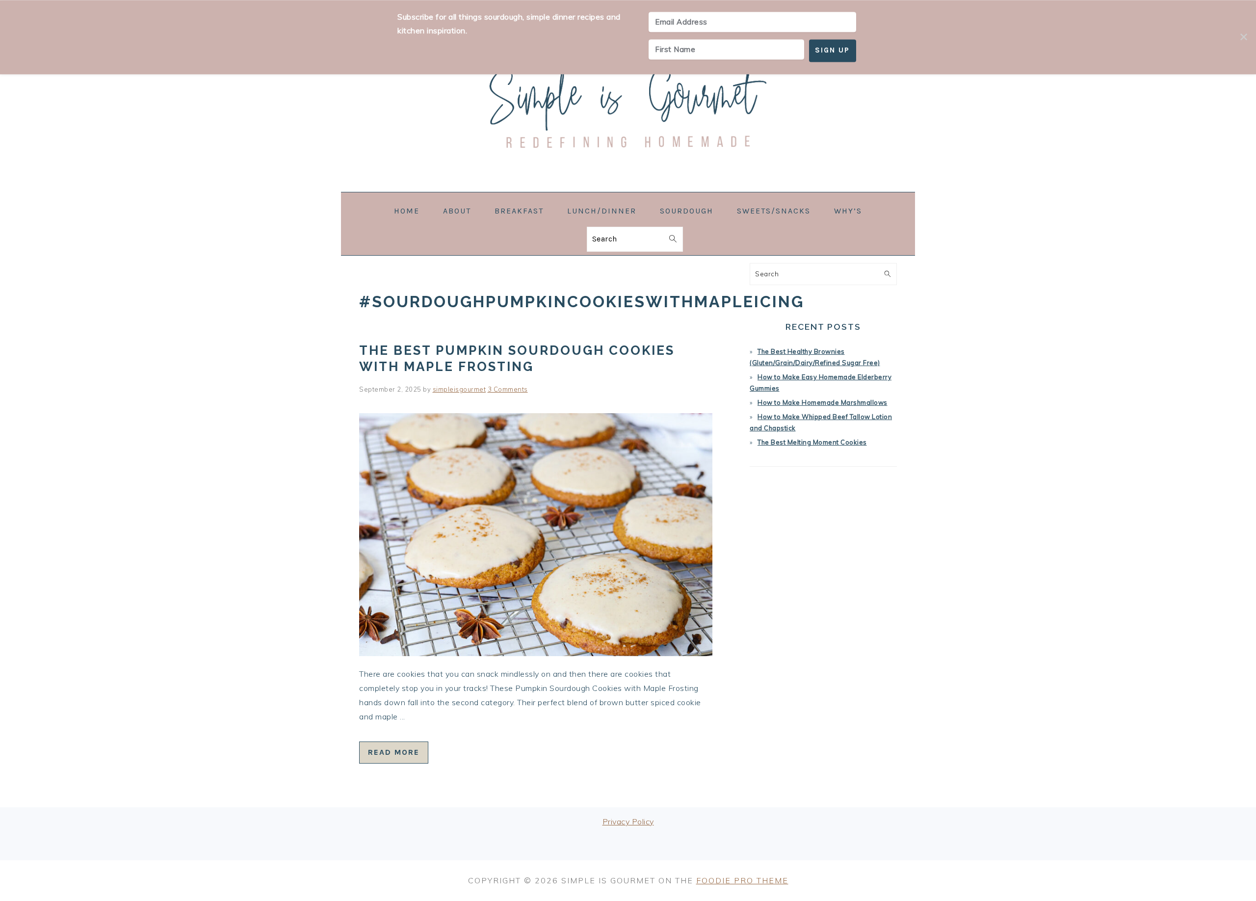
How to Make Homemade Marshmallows (823, 402)
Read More (393, 752)
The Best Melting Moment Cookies (812, 442)
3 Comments (508, 389)
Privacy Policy (628, 821)
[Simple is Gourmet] (628, 185)
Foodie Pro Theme (742, 880)
